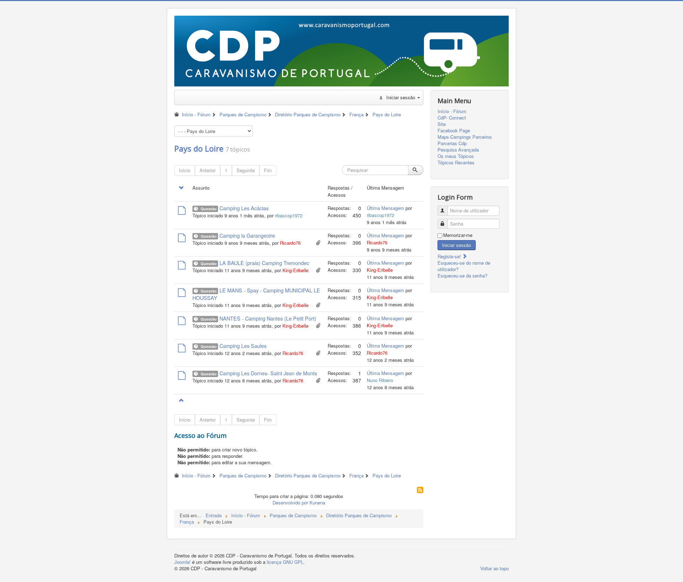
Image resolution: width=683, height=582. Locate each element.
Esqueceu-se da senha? (462, 275)
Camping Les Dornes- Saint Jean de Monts (268, 373)
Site (442, 124)
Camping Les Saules (242, 345)
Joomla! (182, 562)
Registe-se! (450, 256)
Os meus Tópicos (456, 156)
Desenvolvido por (290, 502)
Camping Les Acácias (244, 208)
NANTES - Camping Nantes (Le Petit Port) (267, 318)
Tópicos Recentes (456, 162)
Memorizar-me (457, 235)
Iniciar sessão (456, 245)
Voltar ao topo (494, 568)
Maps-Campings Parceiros (465, 137)
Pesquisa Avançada (458, 150)
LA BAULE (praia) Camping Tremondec (264, 262)
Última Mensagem (385, 208)
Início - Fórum (452, 111)
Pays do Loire (198, 148)
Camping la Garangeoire (247, 235)
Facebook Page (454, 130)
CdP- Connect (452, 118)
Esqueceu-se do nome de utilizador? (464, 266)
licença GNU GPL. (286, 562)
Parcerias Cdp (452, 143)
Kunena (317, 502)
